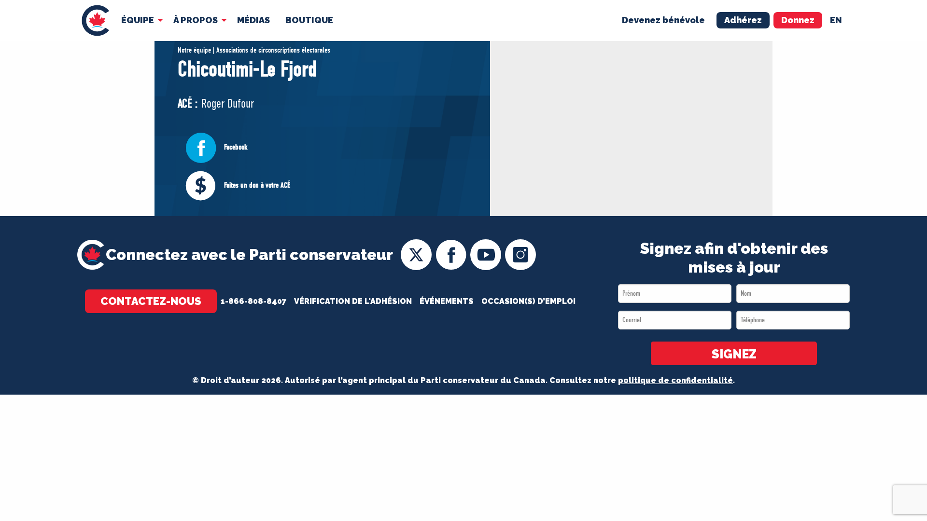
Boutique (309, 20)
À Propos (195, 20)
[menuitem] (95, 20)
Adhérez (743, 20)
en (836, 20)
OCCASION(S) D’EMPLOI (528, 301)
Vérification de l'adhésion (353, 301)
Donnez (798, 20)
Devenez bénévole (663, 20)
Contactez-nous (150, 301)
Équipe (137, 20)
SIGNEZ (734, 354)
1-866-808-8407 (253, 301)
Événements (447, 301)
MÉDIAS (253, 20)
